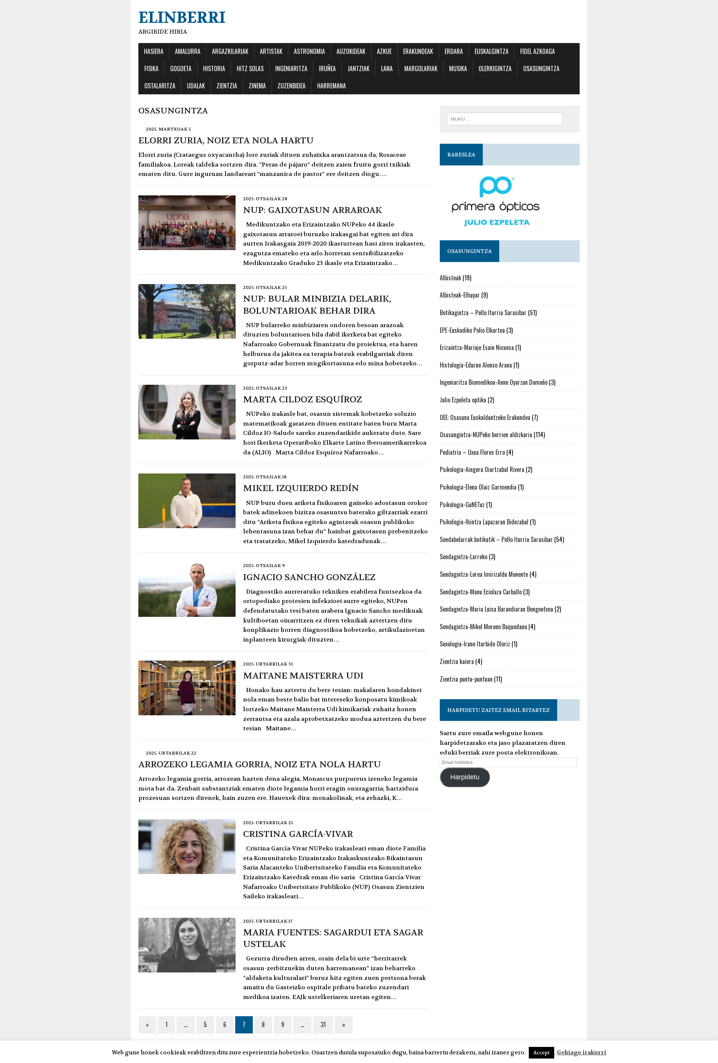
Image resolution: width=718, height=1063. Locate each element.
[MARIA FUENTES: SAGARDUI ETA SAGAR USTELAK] (187, 967)
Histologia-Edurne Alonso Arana (476, 364)
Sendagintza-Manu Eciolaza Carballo (481, 591)
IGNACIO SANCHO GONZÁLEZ (309, 577)
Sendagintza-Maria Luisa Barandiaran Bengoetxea (496, 608)
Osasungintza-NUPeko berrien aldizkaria (486, 434)
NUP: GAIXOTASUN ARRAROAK (312, 210)
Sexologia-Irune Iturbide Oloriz (475, 643)
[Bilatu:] (504, 118)
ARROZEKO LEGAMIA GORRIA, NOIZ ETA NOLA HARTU (259, 764)
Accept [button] (541, 1053)
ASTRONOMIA (309, 51)
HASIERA (153, 51)
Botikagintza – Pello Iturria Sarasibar (483, 312)
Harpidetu (464, 777)
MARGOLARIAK (421, 68)
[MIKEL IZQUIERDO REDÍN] (187, 523)
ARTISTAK (271, 51)
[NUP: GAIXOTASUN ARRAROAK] (187, 245)
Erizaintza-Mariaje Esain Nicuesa (477, 347)
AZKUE (384, 51)
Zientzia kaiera (457, 661)
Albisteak (450, 277)
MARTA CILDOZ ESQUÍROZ (302, 399)
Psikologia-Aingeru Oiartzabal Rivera (482, 469)
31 (323, 1024)
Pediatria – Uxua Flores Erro (472, 452)
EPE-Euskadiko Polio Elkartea (472, 330)
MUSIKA (458, 68)
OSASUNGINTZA (541, 68)
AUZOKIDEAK (351, 51)
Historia (214, 68)
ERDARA (454, 51)
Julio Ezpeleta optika (463, 399)
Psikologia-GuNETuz (462, 504)
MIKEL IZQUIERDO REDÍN (301, 488)
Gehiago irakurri (581, 1052)
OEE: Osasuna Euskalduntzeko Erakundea (485, 417)
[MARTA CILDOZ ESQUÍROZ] (187, 434)
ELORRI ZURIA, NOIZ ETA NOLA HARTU (226, 140)
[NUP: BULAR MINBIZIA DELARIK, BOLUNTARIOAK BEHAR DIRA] (187, 334)
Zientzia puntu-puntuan (466, 678)
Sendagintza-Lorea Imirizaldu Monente (484, 574)
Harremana (331, 85)
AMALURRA (187, 51)
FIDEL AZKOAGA (537, 51)
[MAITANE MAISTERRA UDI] (187, 711)
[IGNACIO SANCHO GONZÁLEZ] (187, 612)
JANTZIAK (358, 68)
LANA (387, 68)
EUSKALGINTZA (492, 51)
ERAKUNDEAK (418, 51)
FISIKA (151, 68)
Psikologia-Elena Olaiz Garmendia (478, 486)
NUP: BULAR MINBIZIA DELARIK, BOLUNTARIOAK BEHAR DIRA (317, 304)
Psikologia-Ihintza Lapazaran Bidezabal (484, 521)
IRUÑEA (327, 68)
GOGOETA (180, 68)
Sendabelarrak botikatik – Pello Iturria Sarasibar (496, 539)
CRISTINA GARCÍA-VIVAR (298, 834)
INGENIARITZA (291, 68)
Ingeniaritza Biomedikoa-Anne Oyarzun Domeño (493, 382)
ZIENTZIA (227, 85)
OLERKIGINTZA (495, 68)
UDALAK (196, 85)
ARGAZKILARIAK (230, 51)
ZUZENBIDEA (291, 85)
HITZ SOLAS (250, 68)
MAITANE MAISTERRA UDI (303, 676)
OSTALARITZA (159, 85)
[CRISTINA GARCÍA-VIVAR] (187, 869)
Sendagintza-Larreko (463, 556)
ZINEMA (257, 85)
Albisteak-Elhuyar (460, 294)
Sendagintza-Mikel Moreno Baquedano (483, 626)
